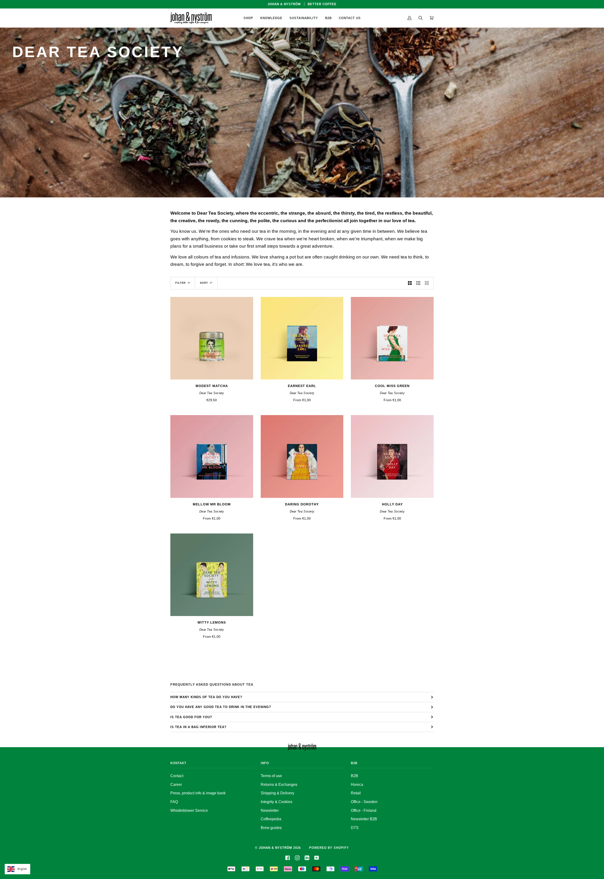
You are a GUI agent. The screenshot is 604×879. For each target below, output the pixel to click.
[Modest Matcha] (211, 338)
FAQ (174, 802)
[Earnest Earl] (302, 338)
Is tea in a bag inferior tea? (198, 727)
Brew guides (271, 828)
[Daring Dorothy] (302, 456)
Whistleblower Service (189, 810)
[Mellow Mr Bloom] (211, 456)
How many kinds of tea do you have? (206, 697)
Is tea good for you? (191, 717)
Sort (204, 282)
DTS (355, 828)
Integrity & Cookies (276, 802)
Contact (176, 776)
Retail (356, 793)
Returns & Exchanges (279, 785)
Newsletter (270, 810)
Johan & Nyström (275, 848)
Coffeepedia (271, 819)
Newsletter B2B (364, 819)
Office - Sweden (364, 802)
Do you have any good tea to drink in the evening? (220, 707)
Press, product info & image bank (198, 793)
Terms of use (271, 776)
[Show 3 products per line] (418, 283)
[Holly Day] (392, 456)
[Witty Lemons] (211, 574)
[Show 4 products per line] (428, 283)
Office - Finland (363, 810)
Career (176, 785)
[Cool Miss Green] (392, 338)
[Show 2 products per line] (410, 283)
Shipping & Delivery (277, 793)
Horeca (357, 785)
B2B (354, 776)
